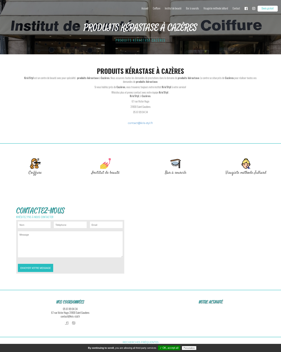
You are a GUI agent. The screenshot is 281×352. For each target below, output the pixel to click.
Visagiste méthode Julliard (215, 8)
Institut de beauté (173, 8)
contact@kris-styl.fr (140, 123)
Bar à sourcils (192, 8)
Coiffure (156, 8)
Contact (236, 8)
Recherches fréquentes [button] (141, 342)
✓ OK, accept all (169, 347)
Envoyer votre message (35, 268)
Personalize (189, 348)
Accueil (144, 8)
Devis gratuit (268, 8)
